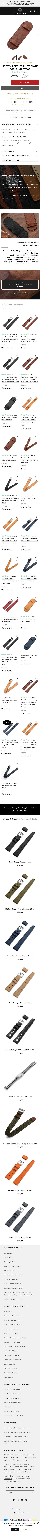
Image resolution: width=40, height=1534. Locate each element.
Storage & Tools (29, 819)
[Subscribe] (32, 1492)
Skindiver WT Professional (13, 1316)
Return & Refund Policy (12, 1266)
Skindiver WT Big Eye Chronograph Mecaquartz (16, 1442)
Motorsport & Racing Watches (14, 1346)
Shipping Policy (9, 1262)
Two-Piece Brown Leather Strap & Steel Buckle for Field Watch (29, 339)
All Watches (8, 1311)
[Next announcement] (36, 3)
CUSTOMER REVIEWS (10, 160)
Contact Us (22, 112)
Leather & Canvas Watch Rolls (14, 1415)
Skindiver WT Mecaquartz (13, 1324)
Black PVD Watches (11, 1373)
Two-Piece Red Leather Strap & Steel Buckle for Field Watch (10, 619)
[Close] (38, 1522)
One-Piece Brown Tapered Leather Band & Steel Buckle (29, 460)
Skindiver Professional (11, 1333)
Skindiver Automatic (11, 1329)
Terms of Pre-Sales (11, 1279)
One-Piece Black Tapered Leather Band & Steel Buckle (10, 500)
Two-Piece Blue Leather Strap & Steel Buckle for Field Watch (29, 541)
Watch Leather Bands (11, 1398)
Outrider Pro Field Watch (12, 1342)
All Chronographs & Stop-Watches (16, 1428)
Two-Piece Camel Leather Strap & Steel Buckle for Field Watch (9, 541)
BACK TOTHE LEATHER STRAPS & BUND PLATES (20, 285)
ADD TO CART (25, 82)
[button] (4, 11)
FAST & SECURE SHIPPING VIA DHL (15, 156)
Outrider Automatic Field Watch (15, 1338)
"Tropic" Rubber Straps (12, 1389)
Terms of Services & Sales (13, 1275)
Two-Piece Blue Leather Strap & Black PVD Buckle (9, 745)
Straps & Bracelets (11, 819)
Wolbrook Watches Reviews (13, 1299)
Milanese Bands (9, 1407)
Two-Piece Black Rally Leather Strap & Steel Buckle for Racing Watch (10, 379)
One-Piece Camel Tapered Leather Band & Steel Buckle (10, 581)
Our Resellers (8, 1257)
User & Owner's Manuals (12, 1283)
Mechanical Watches (11, 1351)
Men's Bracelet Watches (12, 1359)
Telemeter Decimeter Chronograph (16, 1436)
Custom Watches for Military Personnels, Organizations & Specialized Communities (18, 1294)
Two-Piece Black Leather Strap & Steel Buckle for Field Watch (10, 339)
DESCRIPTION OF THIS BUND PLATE (16, 124)
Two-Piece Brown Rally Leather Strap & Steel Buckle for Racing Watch (29, 379)
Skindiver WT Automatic (12, 1320)
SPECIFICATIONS (8, 151)
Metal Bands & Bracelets (13, 1394)
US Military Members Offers (13, 1288)
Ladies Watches (9, 1364)
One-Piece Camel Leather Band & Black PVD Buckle (9, 700)
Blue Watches (8, 1377)
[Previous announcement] (3, 3)
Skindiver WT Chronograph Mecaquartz (17, 1432)
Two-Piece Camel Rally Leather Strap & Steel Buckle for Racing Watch (29, 420)
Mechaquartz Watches (12, 1355)
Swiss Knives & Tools (11, 1411)
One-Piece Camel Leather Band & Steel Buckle (28, 498)
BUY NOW (20, 88)
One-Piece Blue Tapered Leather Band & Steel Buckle (9, 785)
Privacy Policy (9, 1270)
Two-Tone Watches (11, 1368)
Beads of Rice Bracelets (12, 1402)
